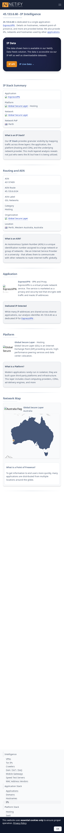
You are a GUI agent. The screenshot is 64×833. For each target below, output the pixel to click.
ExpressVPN (9, 25)
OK (57, 828)
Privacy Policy (19, 823)
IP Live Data (26, 64)
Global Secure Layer (18, 106)
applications (53, 32)
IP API (12, 64)
